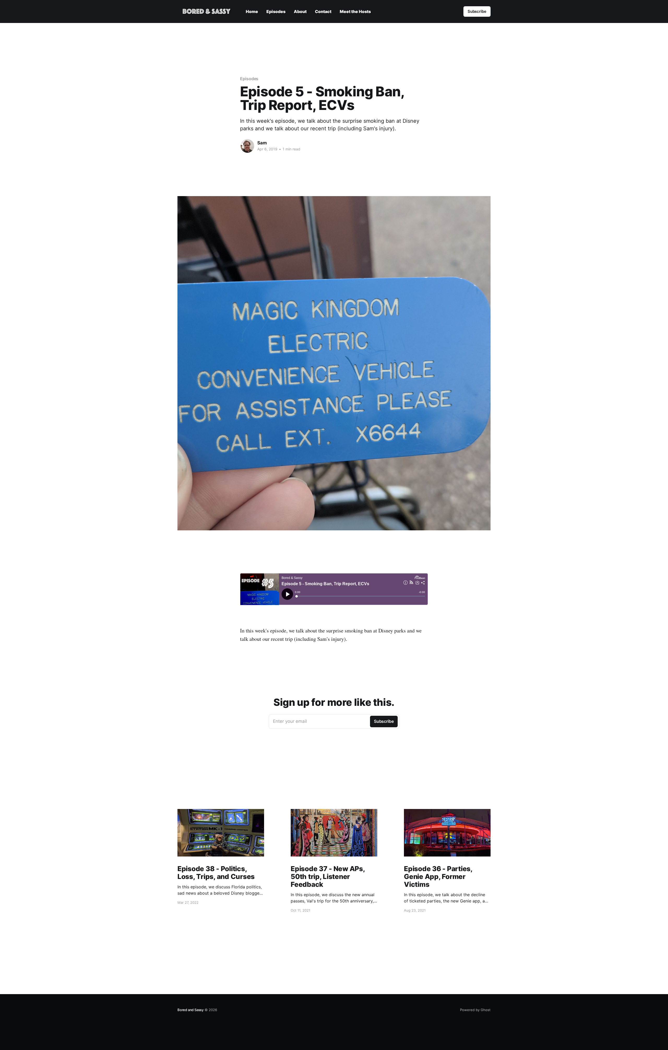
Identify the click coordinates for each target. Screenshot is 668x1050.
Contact (323, 11)
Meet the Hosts (355, 11)
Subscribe (477, 11)
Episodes (275, 11)
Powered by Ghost (475, 1010)
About (300, 11)
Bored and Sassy (190, 1010)
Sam (262, 142)
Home (252, 11)
